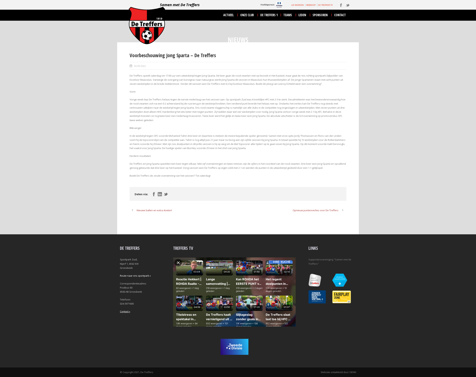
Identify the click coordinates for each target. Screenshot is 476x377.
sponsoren (320, 15)
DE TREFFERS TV (325, 5)
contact (340, 15)
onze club (247, 15)
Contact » (125, 311)
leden (302, 15)
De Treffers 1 (269, 15)
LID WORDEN (297, 5)
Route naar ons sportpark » (135, 275)
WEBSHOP (311, 5)
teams (287, 15)
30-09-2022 (140, 66)
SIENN (352, 372)
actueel (228, 15)
